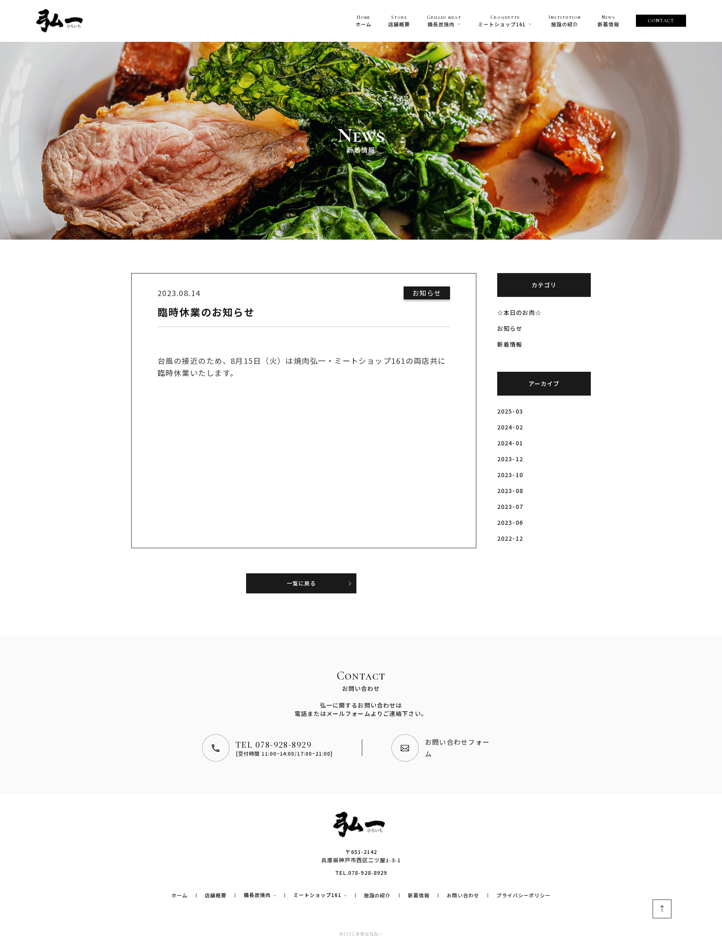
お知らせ (509, 328)
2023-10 (510, 474)
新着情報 (509, 344)
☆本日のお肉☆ (519, 312)
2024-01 (510, 443)
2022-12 (510, 538)
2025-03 (510, 411)
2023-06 (510, 522)
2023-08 (510, 490)
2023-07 (510, 506)
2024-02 (510, 427)
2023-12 (510, 459)
